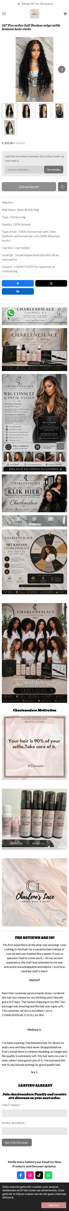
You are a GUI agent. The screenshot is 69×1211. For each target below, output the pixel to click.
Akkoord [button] (54, 1205)
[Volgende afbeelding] (61, 69)
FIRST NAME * (11, 1105)
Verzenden (53, 169)
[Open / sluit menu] (4, 13)
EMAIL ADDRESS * (14, 1123)
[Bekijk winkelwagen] (65, 13)
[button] (9, 110)
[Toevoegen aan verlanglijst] (62, 186)
